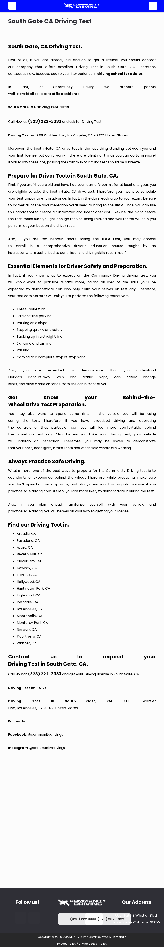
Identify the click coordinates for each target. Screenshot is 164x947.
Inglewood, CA (28, 595)
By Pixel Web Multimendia (108, 937)
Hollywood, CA (28, 581)
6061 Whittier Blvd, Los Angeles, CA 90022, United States (82, 135)
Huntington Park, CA (33, 588)
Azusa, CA (25, 547)
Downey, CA (27, 567)
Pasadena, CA (28, 540)
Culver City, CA (29, 561)
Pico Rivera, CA (29, 636)
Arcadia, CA (26, 533)
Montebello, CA (29, 615)
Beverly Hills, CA (30, 554)
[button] (12, 6)
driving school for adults (119, 73)
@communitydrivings (45, 734)
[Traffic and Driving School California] (82, 5)
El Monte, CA (27, 574)
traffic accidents (63, 93)
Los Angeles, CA (30, 609)
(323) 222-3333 (44, 121)
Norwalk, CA (27, 629)
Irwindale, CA (27, 602)
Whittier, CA (27, 643)
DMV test (111, 239)
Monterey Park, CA (32, 622)
